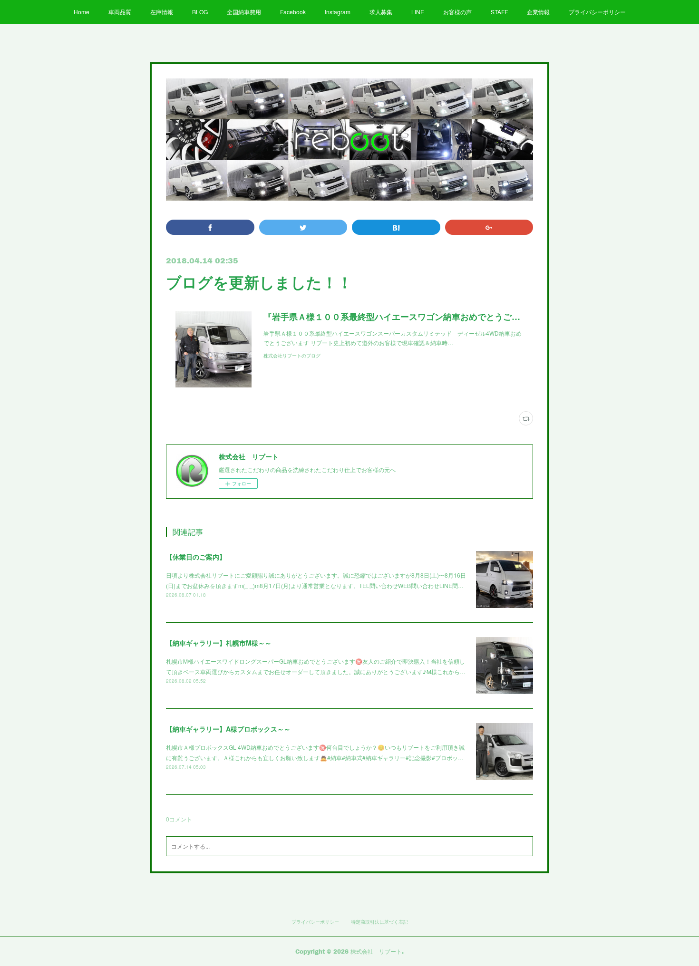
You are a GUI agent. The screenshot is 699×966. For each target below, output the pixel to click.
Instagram (337, 12)
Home (81, 12)
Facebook (293, 12)
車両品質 (119, 12)
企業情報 (538, 12)
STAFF (499, 12)
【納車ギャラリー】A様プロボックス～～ (228, 729)
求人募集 (380, 12)
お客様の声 (457, 12)
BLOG (200, 12)
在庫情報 (161, 12)
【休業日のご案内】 (196, 556)
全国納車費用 (244, 12)
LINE (417, 12)
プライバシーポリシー (597, 12)
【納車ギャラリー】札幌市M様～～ (219, 642)
